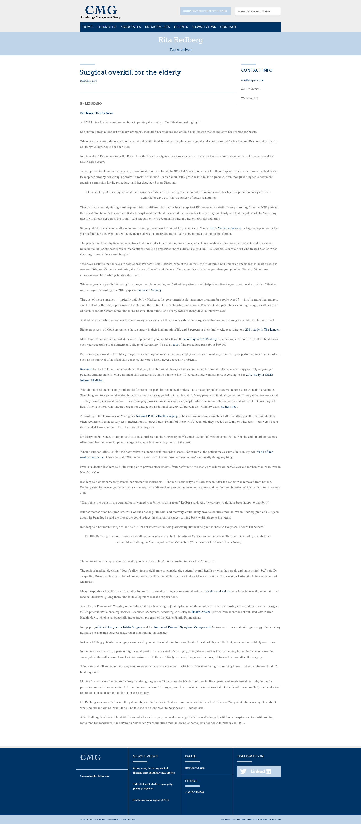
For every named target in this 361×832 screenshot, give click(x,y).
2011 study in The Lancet (262, 329)
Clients (181, 27)
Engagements (157, 27)
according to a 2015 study (200, 339)
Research (86, 369)
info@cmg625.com (252, 80)
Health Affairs (201, 612)
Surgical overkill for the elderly (130, 72)
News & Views (204, 27)
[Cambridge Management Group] (101, 18)
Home (87, 27)
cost (175, 344)
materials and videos (217, 591)
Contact (228, 27)
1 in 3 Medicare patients (225, 228)
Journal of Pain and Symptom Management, (182, 627)
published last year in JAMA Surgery (118, 627)
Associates (131, 27)
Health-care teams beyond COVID (151, 800)
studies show (229, 406)
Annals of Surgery (149, 290)
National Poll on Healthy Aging (156, 416)
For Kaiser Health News (96, 112)
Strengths (106, 27)
